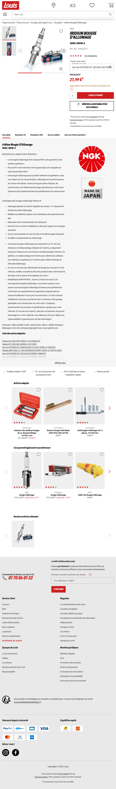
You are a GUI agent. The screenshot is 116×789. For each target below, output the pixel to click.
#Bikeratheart (66, 622)
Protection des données (70, 663)
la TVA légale (92, 117)
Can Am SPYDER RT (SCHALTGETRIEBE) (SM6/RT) (24, 353)
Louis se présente (9, 653)
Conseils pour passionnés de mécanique (77, 618)
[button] (110, 14)
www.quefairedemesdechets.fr (27, 702)
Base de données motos (12, 618)
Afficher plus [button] (60, 363)
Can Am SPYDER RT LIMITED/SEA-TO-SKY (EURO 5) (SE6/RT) (29, 347)
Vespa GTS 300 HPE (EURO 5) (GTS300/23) (21, 341)
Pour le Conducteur (68, 636)
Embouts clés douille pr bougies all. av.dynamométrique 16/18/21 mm (26, 433)
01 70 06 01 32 (20, 578)
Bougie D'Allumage (26, 495)
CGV (62, 658)
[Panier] (111, 5)
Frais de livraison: (76, 120)
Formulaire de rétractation (71, 672)
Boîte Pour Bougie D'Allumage (90, 495)
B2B (4, 609)
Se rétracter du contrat (12, 640)
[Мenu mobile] (5, 14)
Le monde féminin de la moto (72, 604)
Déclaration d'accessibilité (71, 676)
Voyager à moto (67, 627)
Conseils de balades (68, 609)
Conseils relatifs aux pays (71, 613)
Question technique (10, 613)
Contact (5, 604)
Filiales (5, 658)
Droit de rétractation (69, 667)
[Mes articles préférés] (92, 5)
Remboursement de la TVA (13, 667)
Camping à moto (67, 640)
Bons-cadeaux (8, 627)
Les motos (64, 631)
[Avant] (63, 51)
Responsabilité (8, 672)
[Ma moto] (73, 5)
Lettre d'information (11, 622)
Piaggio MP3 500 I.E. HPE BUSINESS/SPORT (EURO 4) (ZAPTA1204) (32, 350)
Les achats (7, 663)
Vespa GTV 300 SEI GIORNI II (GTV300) (19, 344)
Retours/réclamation (11, 636)
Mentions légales (67, 653)
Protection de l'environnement (73, 681)
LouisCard (6, 631)
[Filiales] (53, 5)
